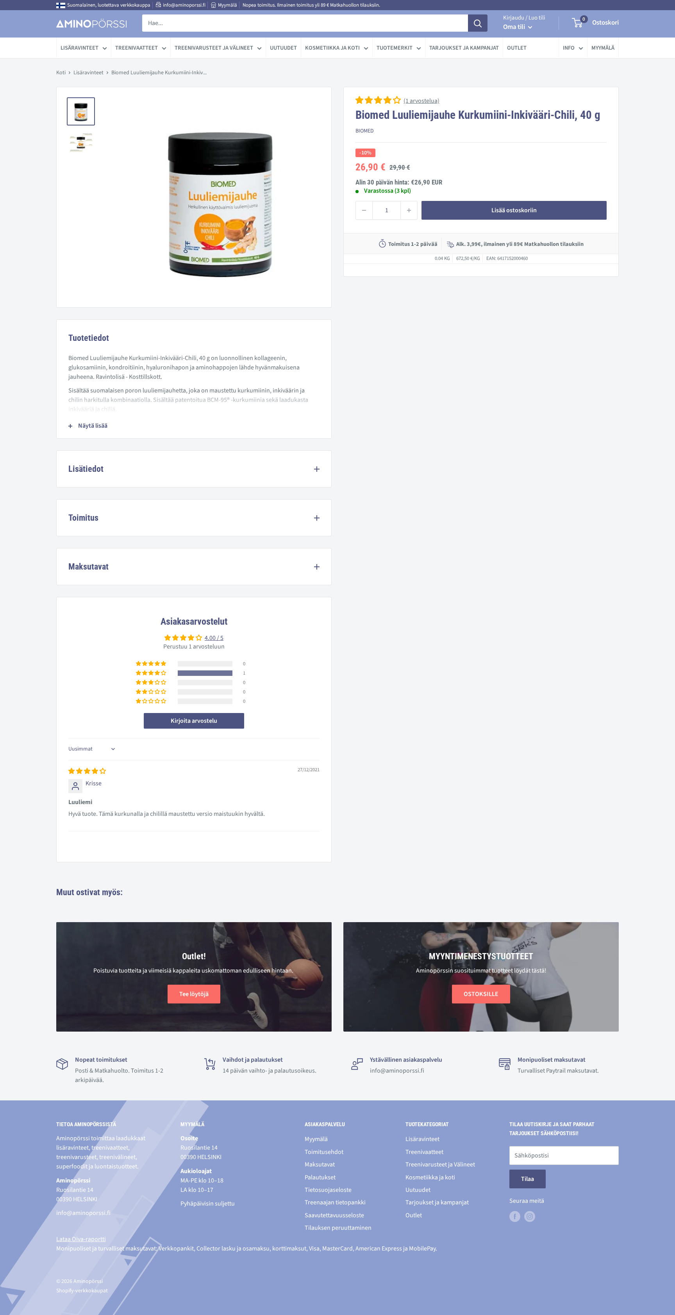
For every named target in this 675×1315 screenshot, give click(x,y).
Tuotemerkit (394, 48)
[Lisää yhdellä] (409, 210)
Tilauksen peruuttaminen (338, 1228)
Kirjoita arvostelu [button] (194, 721)
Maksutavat (320, 1164)
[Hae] (478, 23)
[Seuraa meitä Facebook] (514, 1216)
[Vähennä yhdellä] (364, 210)
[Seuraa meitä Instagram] (529, 1216)
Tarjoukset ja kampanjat (464, 48)
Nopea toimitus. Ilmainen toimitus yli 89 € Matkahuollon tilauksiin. (311, 5)
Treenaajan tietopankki (335, 1202)
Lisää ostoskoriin (514, 210)
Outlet (517, 48)
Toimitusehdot (324, 1152)
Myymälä (227, 5)
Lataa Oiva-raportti (81, 1239)
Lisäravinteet (79, 48)
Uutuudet (283, 48)
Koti (61, 73)
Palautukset (320, 1177)
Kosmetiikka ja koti (332, 48)
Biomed (364, 131)
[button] (378, 101)
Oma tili (514, 27)
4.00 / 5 (214, 638)
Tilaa (527, 1179)
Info (569, 48)
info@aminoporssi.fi (184, 5)
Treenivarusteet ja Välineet (214, 48)
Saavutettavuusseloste (334, 1215)
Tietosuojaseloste (328, 1190)
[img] (87, 771)
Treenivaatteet (136, 48)
